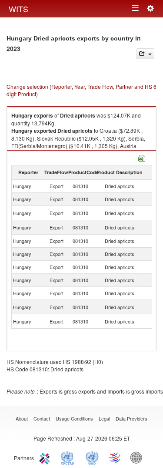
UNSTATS (92, 457)
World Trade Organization (115, 457)
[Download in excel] (141, 157)
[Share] (145, 53)
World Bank (138, 457)
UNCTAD (69, 457)
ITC (46, 457)
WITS (18, 8)
